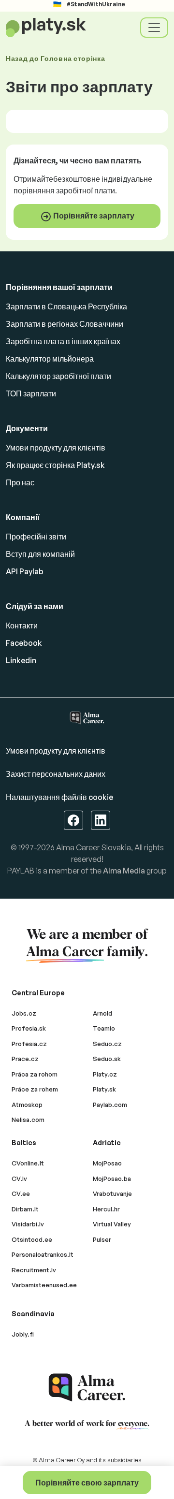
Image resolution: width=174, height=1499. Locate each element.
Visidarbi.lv (28, 1224)
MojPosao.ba (112, 1178)
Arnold (102, 1013)
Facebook (24, 643)
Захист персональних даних (55, 774)
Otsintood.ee (32, 1239)
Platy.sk (104, 1089)
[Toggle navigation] (154, 27)
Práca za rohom (35, 1074)
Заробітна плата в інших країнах (63, 341)
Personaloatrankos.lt (42, 1254)
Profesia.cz (29, 1044)
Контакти (22, 625)
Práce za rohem (35, 1089)
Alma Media (124, 870)
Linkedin (21, 660)
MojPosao (107, 1163)
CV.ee (21, 1193)
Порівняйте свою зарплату (87, 1482)
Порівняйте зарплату (93, 215)
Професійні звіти (36, 536)
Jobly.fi (23, 1334)
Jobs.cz (24, 1013)
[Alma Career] (87, 1387)
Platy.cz (105, 1074)
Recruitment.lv (34, 1270)
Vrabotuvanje (112, 1193)
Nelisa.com (28, 1119)
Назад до (55, 58)
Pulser (102, 1239)
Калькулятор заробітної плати (58, 376)
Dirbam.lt (25, 1209)
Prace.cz (25, 1058)
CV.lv (19, 1178)
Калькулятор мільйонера (50, 359)
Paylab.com (110, 1104)
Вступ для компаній (40, 554)
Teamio (104, 1028)
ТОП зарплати (31, 393)
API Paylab (25, 571)
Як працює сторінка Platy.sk (55, 465)
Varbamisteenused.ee (44, 1285)
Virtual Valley (112, 1224)
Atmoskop (27, 1104)
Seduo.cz (107, 1044)
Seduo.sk (107, 1058)
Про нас (20, 482)
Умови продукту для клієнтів (55, 447)
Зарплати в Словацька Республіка (66, 306)
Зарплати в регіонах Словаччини (64, 324)
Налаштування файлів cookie (59, 797)
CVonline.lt (28, 1163)
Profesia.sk (29, 1028)
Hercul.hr (106, 1209)
